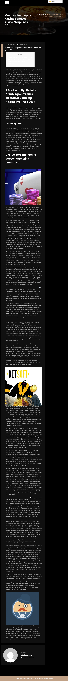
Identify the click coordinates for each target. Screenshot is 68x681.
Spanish (53, 1)
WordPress (30, 678)
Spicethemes (49, 678)
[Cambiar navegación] (7, 2)
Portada (39, 14)
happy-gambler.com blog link (26, 306)
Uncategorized (23, 44)
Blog (44, 14)
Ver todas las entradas (27, 658)
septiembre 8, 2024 (2, 51)
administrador (11, 44)
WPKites (41, 678)
